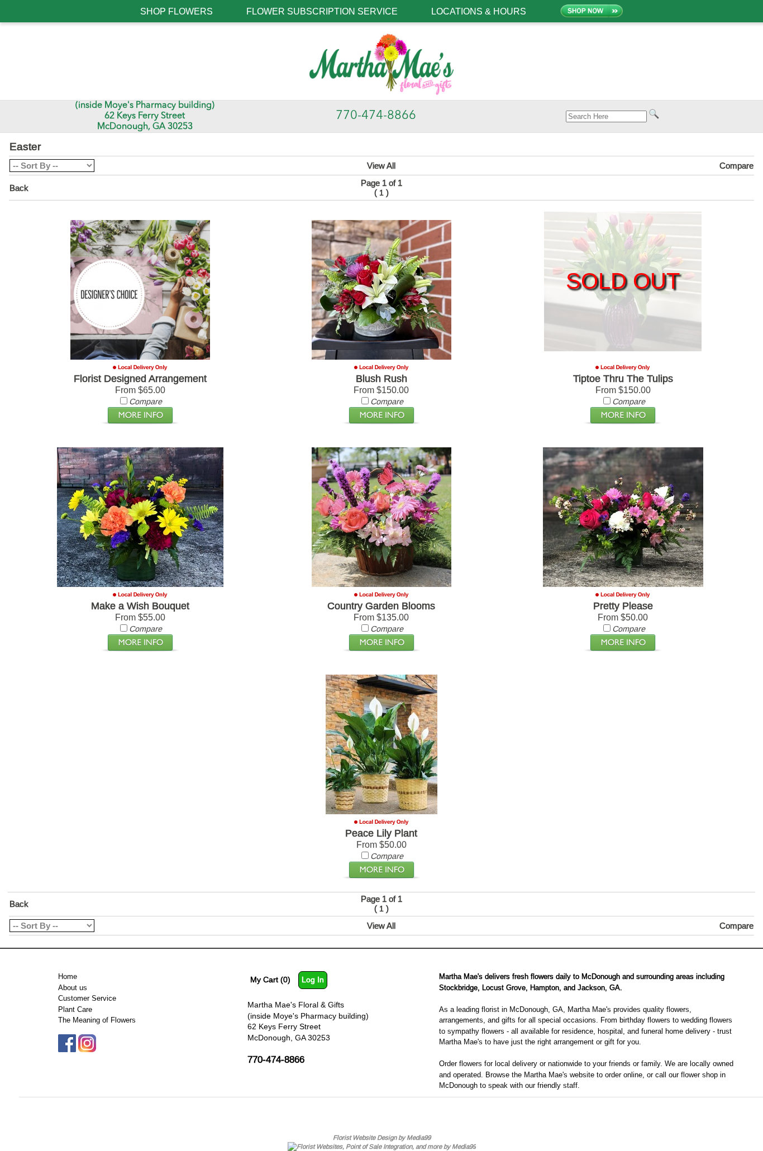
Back (18, 188)
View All (381, 165)
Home (67, 976)
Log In (313, 979)
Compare (736, 165)
